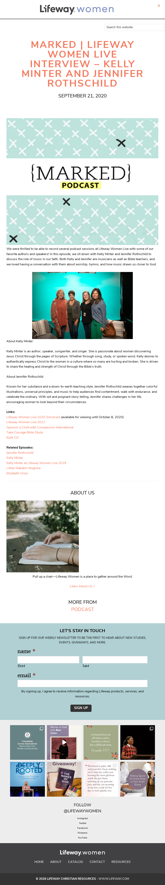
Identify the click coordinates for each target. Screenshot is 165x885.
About (56, 862)
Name (26, 651)
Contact (97, 862)
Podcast (82, 609)
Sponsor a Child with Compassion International (39, 427)
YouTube (82, 838)
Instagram (82, 818)
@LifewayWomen (82, 811)
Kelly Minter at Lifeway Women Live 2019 (36, 463)
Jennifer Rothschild (19, 453)
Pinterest (82, 833)
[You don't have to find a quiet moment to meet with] (101, 779)
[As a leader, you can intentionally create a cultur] (137, 779)
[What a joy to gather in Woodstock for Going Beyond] (137, 742)
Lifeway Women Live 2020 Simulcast (33, 417)
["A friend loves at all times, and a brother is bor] (101, 742)
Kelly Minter (14, 458)
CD (12, 437)
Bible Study (24, 432)
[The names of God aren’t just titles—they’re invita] (64, 742)
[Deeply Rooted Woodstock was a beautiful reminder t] (27, 779)
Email (27, 675)
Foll (79, 805)
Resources (121, 862)
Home (39, 862)
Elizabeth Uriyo (17, 473)
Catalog (75, 862)
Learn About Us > (82, 586)
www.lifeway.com (113, 879)
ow (87, 805)
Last (86, 666)
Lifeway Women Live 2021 (25, 422)
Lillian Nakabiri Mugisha (23, 468)
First (21, 666)
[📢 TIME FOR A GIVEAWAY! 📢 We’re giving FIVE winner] (64, 779)
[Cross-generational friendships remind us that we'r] (27, 742)
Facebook (82, 828)
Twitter (82, 823)
